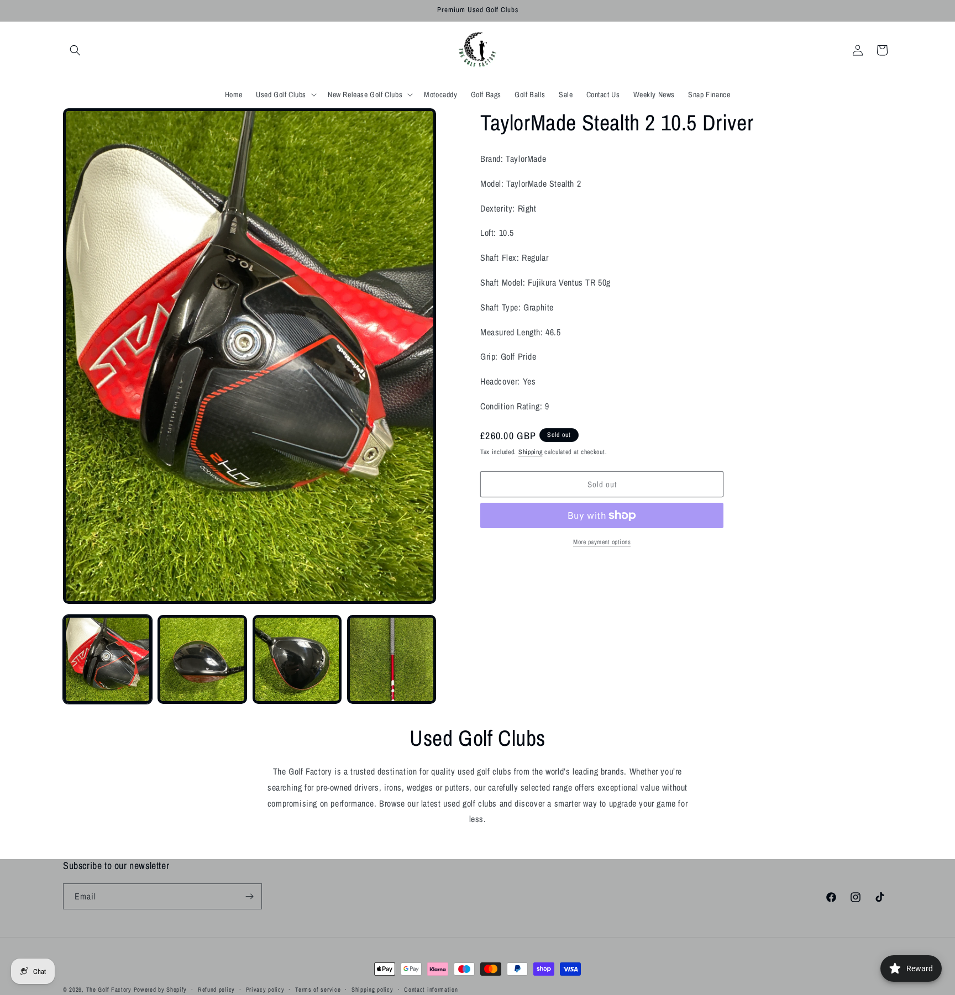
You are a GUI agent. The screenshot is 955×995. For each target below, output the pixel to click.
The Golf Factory (109, 989)
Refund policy (216, 989)
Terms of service (317, 989)
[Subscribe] (249, 896)
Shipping (530, 452)
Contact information (431, 989)
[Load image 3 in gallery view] (297, 659)
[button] (75, 50)
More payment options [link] (602, 542)
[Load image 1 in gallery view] (107, 659)
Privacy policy (265, 989)
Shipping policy (372, 989)
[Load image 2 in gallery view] (202, 659)
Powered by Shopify (160, 989)
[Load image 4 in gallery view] (391, 659)
